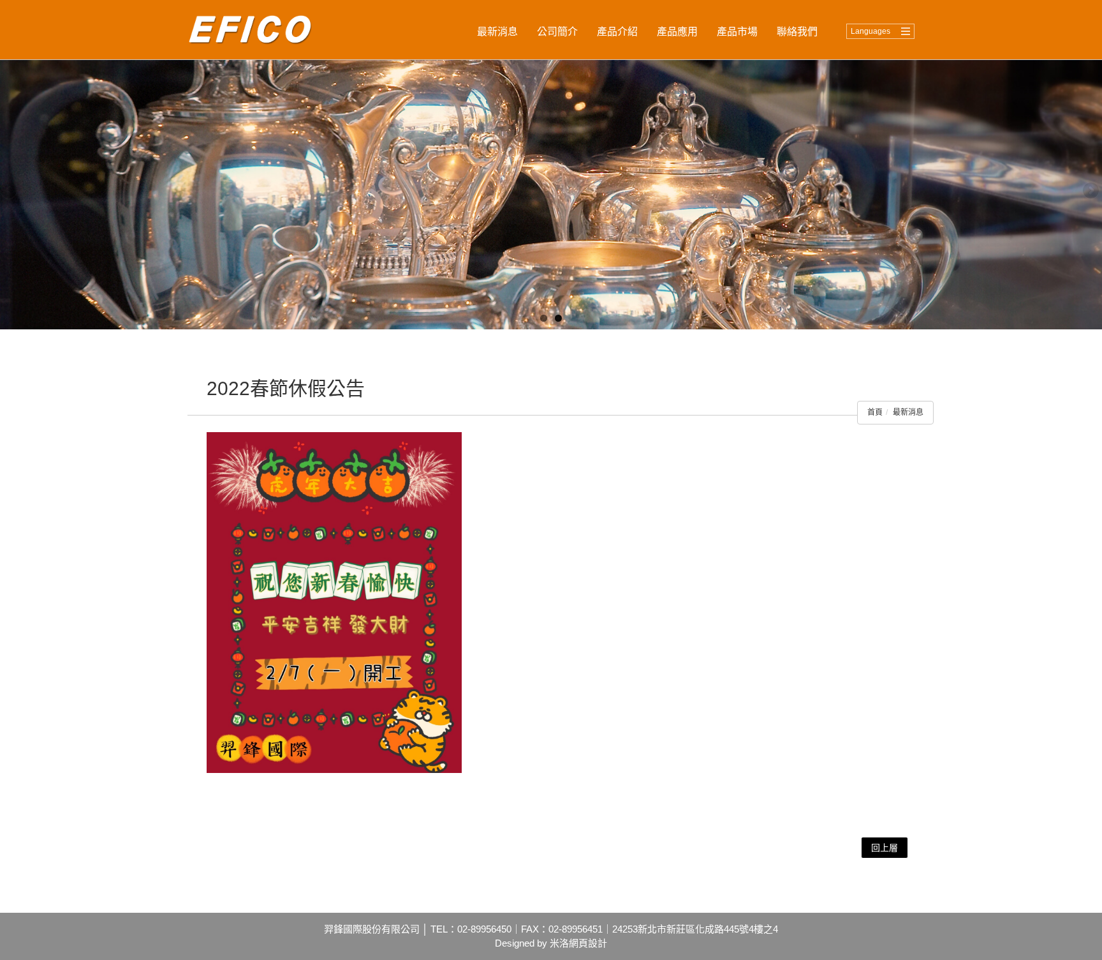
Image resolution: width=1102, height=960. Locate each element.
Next (1092, 191)
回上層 (884, 848)
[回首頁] (256, 29)
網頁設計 (588, 943)
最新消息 (908, 412)
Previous (9, 191)
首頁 (875, 412)
